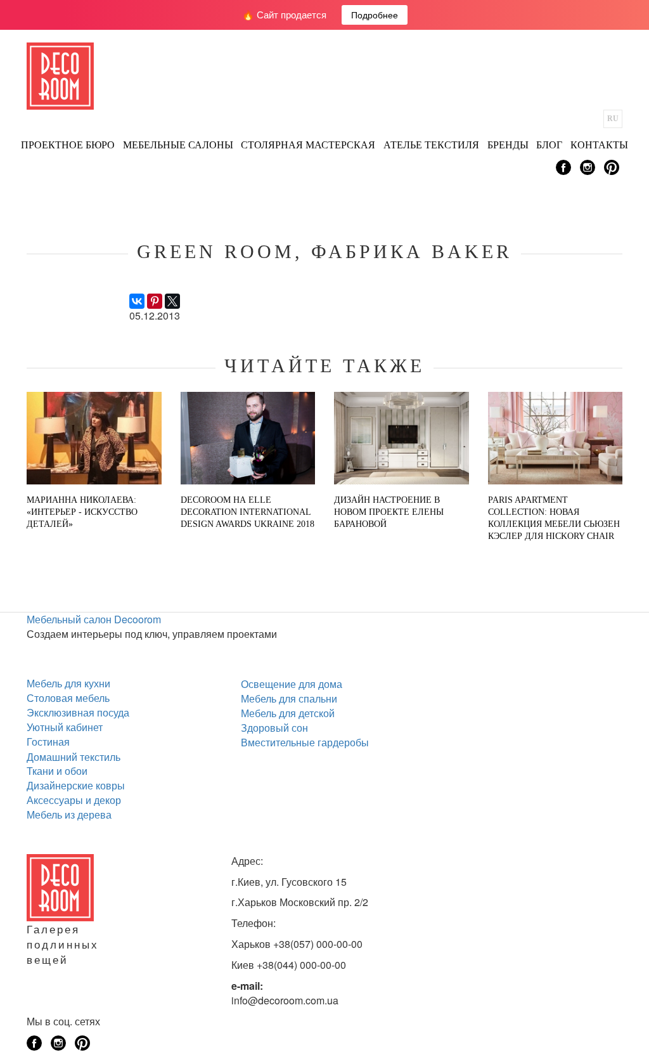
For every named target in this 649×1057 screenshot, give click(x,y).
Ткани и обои (57, 770)
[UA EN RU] (612, 119)
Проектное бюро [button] (68, 144)
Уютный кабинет (65, 727)
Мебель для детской (288, 713)
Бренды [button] (508, 144)
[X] (172, 301)
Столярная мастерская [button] (308, 144)
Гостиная (48, 741)
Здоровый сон (274, 727)
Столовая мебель (68, 698)
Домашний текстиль (73, 756)
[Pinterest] (154, 301)
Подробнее (374, 14)
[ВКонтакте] (137, 301)
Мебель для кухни (68, 683)
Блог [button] (549, 144)
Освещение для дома (291, 684)
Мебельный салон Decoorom (94, 619)
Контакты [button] (599, 144)
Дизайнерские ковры (76, 785)
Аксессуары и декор (74, 800)
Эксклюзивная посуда (78, 712)
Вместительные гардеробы (305, 742)
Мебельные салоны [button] (178, 144)
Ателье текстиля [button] (431, 144)
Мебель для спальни (289, 698)
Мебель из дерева (69, 814)
